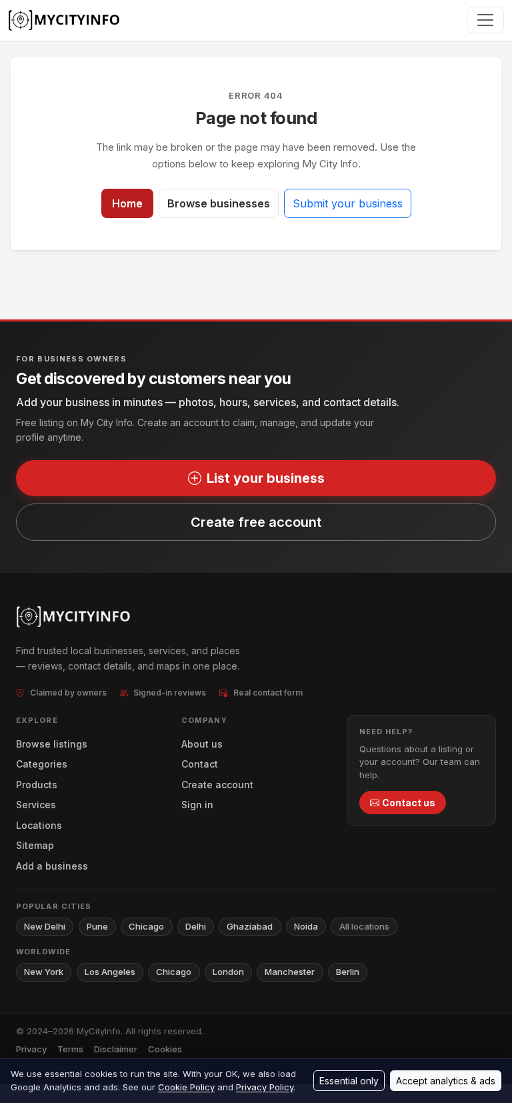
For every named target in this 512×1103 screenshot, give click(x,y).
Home (127, 203)
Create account (217, 784)
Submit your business (348, 203)
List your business (266, 478)
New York (43, 971)
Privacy (31, 1049)
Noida (306, 926)
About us (202, 744)
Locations (39, 825)
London (228, 971)
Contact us (408, 802)
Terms (70, 1049)
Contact (199, 764)
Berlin (347, 971)
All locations (364, 926)
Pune (97, 926)
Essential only (349, 1080)
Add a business (52, 866)
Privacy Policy (264, 1087)
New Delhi (44, 926)
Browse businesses (218, 203)
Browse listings (51, 744)
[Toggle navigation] (485, 20)
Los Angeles (110, 971)
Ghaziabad (250, 926)
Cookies (165, 1049)
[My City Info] (65, 20)
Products (36, 784)
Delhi (195, 926)
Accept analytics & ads (445, 1080)
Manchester (290, 971)
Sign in (197, 804)
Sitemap (35, 845)
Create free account (256, 522)
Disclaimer (115, 1049)
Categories (41, 764)
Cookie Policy (186, 1087)
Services (36, 804)
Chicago (146, 926)
